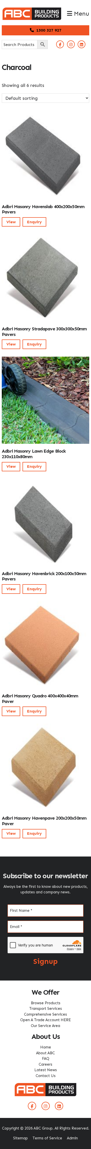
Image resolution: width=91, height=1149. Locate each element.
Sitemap (20, 1138)
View (11, 221)
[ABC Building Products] (32, 10)
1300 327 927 (48, 30)
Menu (80, 13)
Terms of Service (47, 1138)
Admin (72, 1138)
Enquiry (34, 221)
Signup (45, 961)
